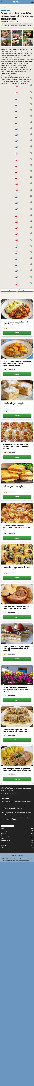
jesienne (3, 843)
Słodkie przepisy (5, 836)
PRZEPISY (4, 318)
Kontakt (12, 855)
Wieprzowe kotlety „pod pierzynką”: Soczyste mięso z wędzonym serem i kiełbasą (16, 446)
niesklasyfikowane (5, 840)
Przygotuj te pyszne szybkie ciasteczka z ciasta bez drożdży (17, 568)
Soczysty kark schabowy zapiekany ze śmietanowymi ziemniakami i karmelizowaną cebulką (17, 363)
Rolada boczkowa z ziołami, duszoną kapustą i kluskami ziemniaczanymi (16, 607)
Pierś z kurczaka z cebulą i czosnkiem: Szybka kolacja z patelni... (16, 323)
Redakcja (21, 855)
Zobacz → (17, 332)
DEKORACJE (3, 10)
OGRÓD (3, 684)
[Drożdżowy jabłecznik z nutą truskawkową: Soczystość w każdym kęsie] (17, 390)
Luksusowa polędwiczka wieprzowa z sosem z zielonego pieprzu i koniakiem (17, 770)
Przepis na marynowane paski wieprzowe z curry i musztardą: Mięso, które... (17, 527)
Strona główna (4, 7)
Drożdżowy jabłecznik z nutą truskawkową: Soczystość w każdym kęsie (16, 405)
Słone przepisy (4, 833)
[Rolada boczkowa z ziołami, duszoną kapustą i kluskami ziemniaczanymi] (17, 594)
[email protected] (13, 793)
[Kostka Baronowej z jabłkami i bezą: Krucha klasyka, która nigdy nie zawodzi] (17, 716)
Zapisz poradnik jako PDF (26, 290)
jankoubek (5, 21)
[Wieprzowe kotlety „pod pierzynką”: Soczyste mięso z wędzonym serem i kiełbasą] (17, 432)
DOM (8, 10)
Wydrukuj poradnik (9, 290)
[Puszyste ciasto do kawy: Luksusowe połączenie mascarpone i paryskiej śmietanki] (17, 633)
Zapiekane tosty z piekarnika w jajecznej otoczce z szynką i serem (15, 487)
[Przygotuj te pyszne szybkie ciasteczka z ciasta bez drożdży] (17, 554)
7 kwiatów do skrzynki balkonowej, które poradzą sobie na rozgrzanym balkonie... (16, 689)
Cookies (16, 855)
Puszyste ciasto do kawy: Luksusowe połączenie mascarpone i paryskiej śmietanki (16, 648)
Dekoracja (3, 845)
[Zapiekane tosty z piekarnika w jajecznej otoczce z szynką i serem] (17, 473)
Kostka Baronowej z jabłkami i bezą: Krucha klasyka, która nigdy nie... (15, 730)
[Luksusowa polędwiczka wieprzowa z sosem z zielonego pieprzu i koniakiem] (17, 756)
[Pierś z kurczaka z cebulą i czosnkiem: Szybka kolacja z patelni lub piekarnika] (17, 309)
